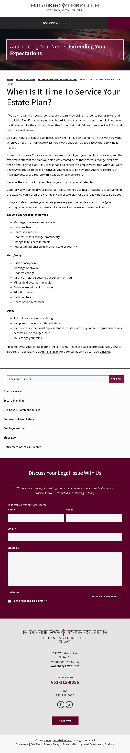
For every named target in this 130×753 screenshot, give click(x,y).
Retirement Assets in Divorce (22, 447)
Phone (69, 509)
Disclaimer (13, 592)
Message (13, 547)
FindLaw (109, 744)
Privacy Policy (52, 744)
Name (11, 509)
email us (105, 351)
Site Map (36, 744)
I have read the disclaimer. (30, 600)
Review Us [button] (65, 720)
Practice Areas (13, 391)
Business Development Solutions (81, 744)
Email (12, 528)
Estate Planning (14, 400)
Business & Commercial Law (22, 410)
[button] (119, 23)
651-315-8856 (54, 23)
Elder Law (10, 438)
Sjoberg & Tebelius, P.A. (58, 740)
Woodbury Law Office (65, 666)
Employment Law (15, 428)
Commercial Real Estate (19, 419)
